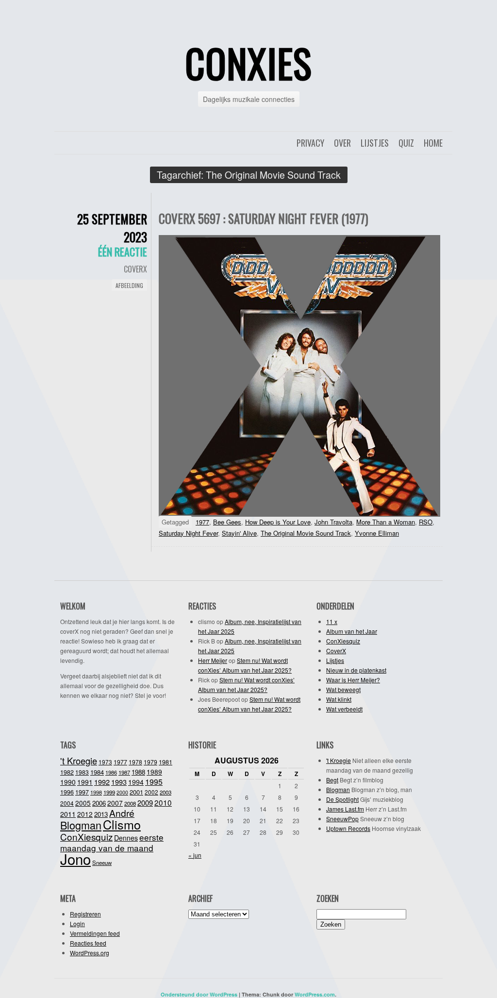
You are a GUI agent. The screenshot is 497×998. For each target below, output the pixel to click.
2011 (68, 814)
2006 (99, 803)
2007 (115, 803)
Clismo (122, 824)
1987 (124, 772)
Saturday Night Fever (188, 533)
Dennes (126, 838)
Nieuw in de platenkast (356, 670)
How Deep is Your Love (278, 521)
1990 (68, 782)
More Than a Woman (385, 521)
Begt (332, 780)
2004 (67, 803)
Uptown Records (348, 828)
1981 (165, 761)
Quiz (406, 142)
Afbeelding (129, 285)
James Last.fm (345, 809)
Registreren (85, 914)
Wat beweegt (343, 689)
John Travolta (333, 521)
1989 (154, 772)
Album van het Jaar (351, 631)
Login (77, 923)
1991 (85, 782)
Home (433, 142)
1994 (136, 782)
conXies (248, 62)
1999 (109, 792)
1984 (97, 772)
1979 (150, 762)
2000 (122, 792)
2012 (85, 814)
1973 (105, 762)
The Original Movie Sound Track (306, 533)
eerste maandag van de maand (112, 842)
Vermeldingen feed (95, 933)
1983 (82, 772)
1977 (202, 521)
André (121, 812)
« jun (194, 855)
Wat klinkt (338, 699)
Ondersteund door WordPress (199, 994)
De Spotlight (342, 799)
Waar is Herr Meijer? (353, 680)
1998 (96, 792)
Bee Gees (227, 521)
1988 (138, 772)
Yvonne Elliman (377, 533)
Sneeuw (102, 862)
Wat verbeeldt (344, 709)
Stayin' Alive (239, 533)
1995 (154, 781)
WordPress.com (315, 994)
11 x (331, 621)
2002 (151, 792)
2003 (165, 792)
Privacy (310, 142)
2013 (101, 814)
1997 (82, 792)
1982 (67, 772)
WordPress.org (89, 952)
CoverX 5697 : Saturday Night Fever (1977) (263, 218)
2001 (136, 791)
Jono (75, 858)
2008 (130, 803)
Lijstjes (375, 142)
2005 (83, 803)
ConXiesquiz (343, 641)
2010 (163, 802)
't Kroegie (78, 760)
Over (342, 142)
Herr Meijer (212, 660)
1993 (119, 782)
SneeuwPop (342, 818)
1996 (67, 792)
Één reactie (122, 251)
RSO (425, 521)
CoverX (135, 269)
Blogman (80, 824)
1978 (135, 762)
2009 (145, 802)
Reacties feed (88, 943)
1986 (111, 772)
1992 (102, 782)
